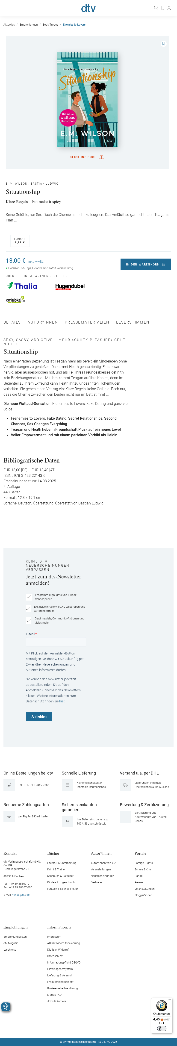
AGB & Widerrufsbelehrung (63, 943)
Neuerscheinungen (102, 876)
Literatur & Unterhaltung (62, 863)
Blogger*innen (143, 895)
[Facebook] (72, 1028)
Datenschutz (55, 956)
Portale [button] (140, 853)
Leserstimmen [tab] (132, 322)
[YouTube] (94, 1028)
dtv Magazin (10, 943)
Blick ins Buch (83, 157)
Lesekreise (9, 949)
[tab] (12, 323)
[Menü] (5, 8)
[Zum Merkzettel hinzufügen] (164, 44)
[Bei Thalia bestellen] (28, 285)
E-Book (20, 241)
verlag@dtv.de (21, 894)
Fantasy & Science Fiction (63, 888)
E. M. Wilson (17, 183)
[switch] (161, 1028)
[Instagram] (83, 1028)
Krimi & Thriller (56, 869)
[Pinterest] (104, 1028)
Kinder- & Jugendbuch (61, 882)
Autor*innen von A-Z (103, 863)
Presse (139, 882)
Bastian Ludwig (45, 183)
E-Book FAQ (54, 994)
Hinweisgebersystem (60, 969)
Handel (139, 876)
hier (61, 701)
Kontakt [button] (10, 853)
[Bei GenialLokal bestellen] (28, 299)
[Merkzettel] (163, 8)
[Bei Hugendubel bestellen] (77, 287)
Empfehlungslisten (15, 936)
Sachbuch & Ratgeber (60, 876)
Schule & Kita (143, 869)
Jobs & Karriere (56, 1001)
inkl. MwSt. (36, 261)
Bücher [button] (53, 853)
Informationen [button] (59, 926)
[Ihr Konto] (169, 8)
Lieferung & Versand (59, 975)
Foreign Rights (144, 863)
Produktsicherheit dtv (60, 982)
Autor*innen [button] (101, 853)
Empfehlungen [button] (15, 926)
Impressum (54, 936)
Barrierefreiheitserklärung (62, 988)
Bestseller (97, 882)
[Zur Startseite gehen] (88, 8)
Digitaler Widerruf (58, 949)
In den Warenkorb (142, 264)
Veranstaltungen (101, 869)
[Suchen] (156, 8)
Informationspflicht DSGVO (63, 962)
